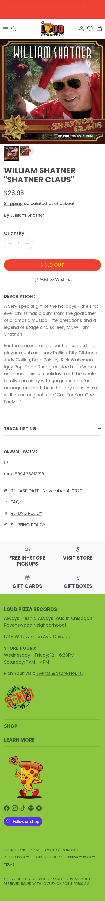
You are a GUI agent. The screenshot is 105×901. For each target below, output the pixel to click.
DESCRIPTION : (19, 296)
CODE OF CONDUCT (62, 850)
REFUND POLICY (26, 513)
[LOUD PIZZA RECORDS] (52, 29)
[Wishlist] (90, 28)
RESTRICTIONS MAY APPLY (68, 10)
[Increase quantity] (28, 243)
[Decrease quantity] (8, 243)
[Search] (16, 28)
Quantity (14, 233)
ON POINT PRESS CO (73, 883)
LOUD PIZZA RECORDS (55, 879)
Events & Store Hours (59, 673)
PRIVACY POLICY (81, 857)
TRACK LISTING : (21, 429)
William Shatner (27, 215)
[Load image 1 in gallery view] (52, 91)
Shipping (13, 203)
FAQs (16, 502)
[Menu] (5, 28)
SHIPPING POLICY (28, 525)
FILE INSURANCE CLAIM (21, 850)
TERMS (9, 864)
